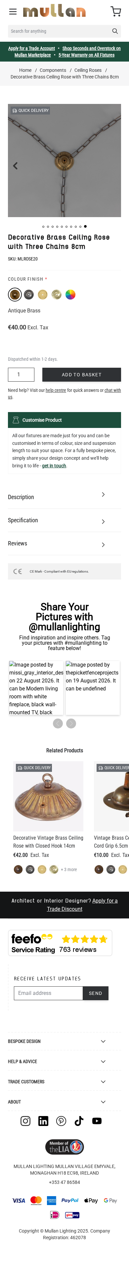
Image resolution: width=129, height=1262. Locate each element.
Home (25, 70)
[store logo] (54, 10)
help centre (56, 390)
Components (53, 70)
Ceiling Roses (88, 70)
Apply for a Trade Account (31, 48)
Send (96, 993)
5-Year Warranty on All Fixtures (86, 55)
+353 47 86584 (64, 1182)
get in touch (54, 465)
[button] (43, 227)
